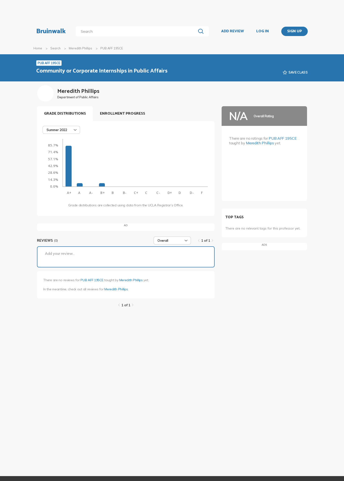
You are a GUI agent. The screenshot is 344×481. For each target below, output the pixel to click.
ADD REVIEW (232, 31)
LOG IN (262, 31)
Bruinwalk (51, 31)
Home (37, 48)
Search (55, 48)
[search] (137, 31)
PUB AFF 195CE (92, 280)
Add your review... (60, 253)
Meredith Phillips (80, 48)
